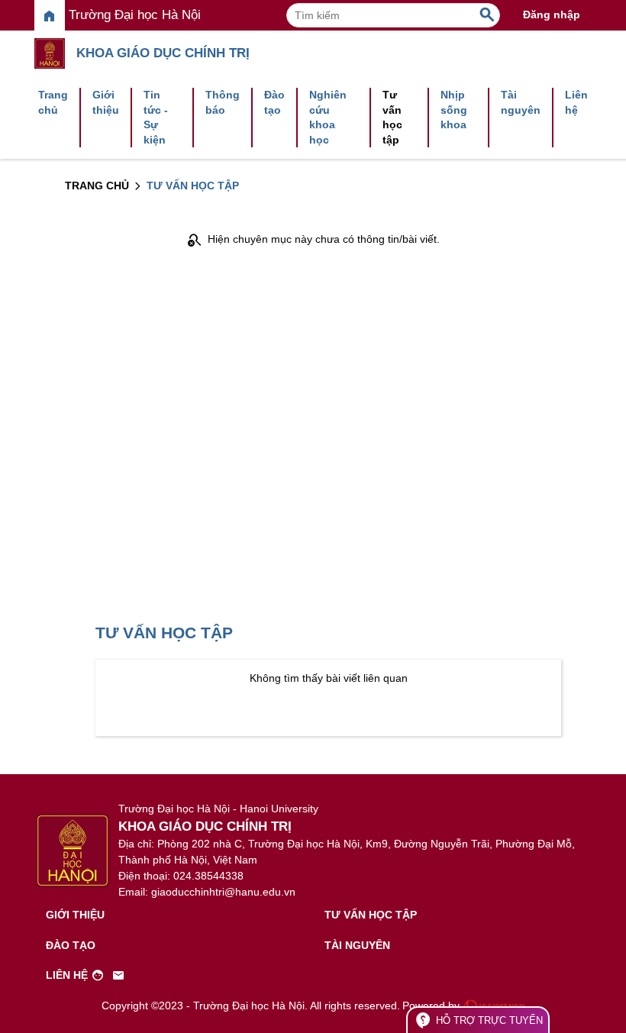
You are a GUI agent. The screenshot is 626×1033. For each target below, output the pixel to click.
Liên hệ (576, 102)
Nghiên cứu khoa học (328, 117)
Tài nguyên (520, 102)
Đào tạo (274, 102)
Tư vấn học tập (392, 117)
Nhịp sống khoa (453, 110)
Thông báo (222, 102)
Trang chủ (53, 102)
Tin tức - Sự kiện (156, 117)
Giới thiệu (105, 102)
